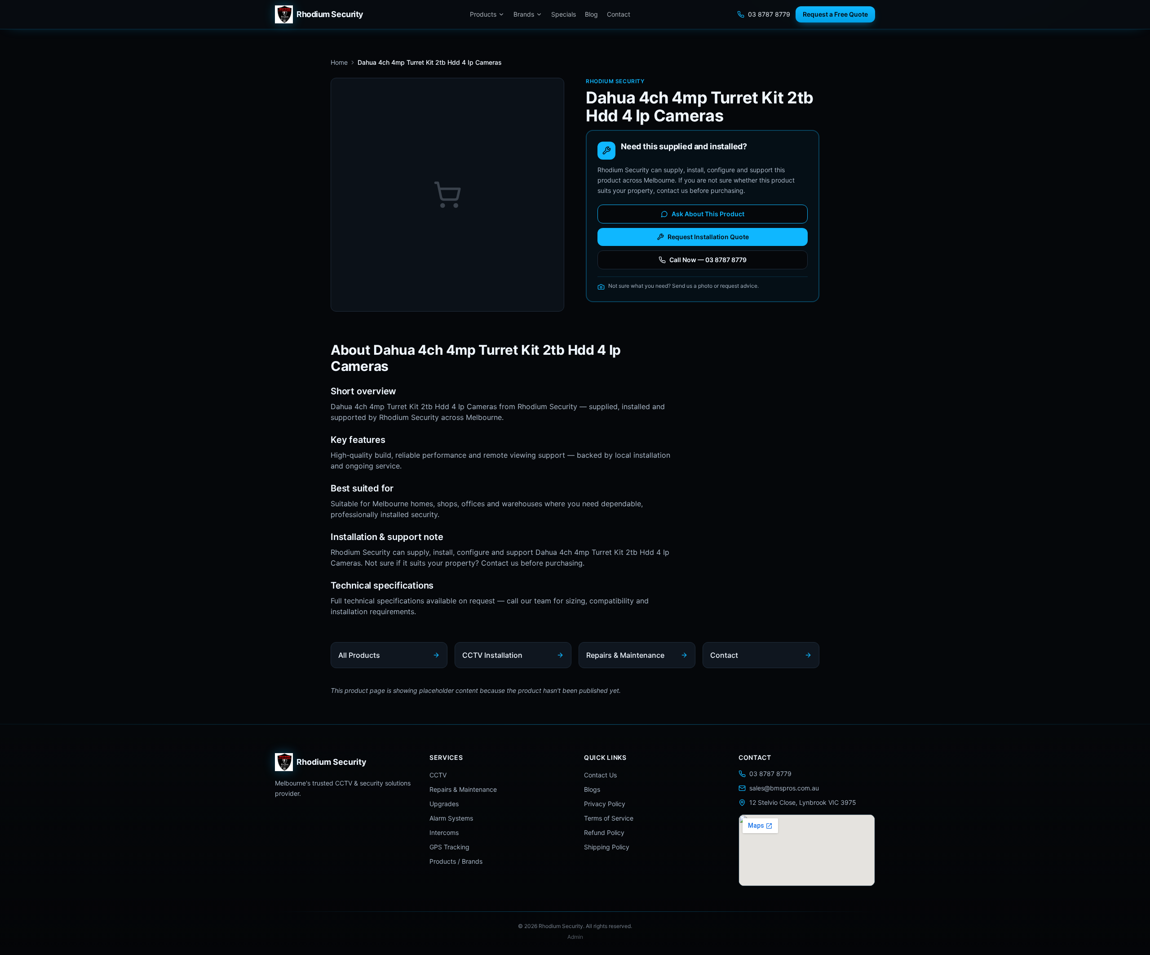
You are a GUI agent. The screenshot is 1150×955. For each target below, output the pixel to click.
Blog (591, 14)
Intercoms (444, 832)
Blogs (592, 789)
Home (339, 62)
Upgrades (444, 804)
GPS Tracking (449, 847)
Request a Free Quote (835, 14)
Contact (618, 14)
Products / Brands (455, 861)
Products (483, 14)
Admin (575, 936)
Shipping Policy (606, 847)
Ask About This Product (708, 214)
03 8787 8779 (769, 14)
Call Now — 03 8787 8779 (708, 259)
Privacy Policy (604, 804)
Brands (523, 14)
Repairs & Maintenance (463, 789)
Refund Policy (604, 832)
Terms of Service (608, 818)
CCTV (438, 775)
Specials (563, 14)
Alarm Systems (451, 818)
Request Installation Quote (708, 237)
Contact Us (600, 775)
